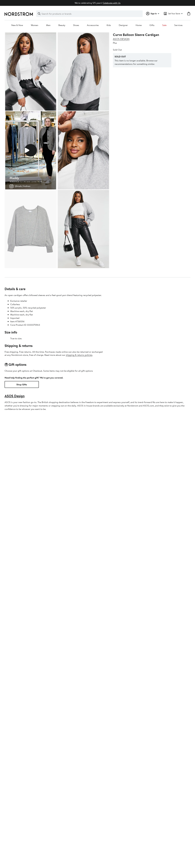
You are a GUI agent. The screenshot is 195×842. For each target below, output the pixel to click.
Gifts (151, 25)
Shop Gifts (21, 384)
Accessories (93, 25)
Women (34, 25)
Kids (109, 25)
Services (178, 25)
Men (48, 25)
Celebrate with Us (111, 2)
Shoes (76, 25)
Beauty (61, 25)
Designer (123, 25)
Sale (164, 25)
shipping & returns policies (79, 354)
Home (139, 25)
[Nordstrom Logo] (19, 14)
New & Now (17, 25)
